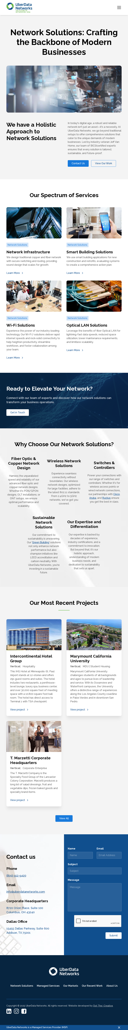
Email (100, 848)
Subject (73, 864)
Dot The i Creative (103, 1005)
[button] (118, 7)
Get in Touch (17, 412)
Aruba (92, 497)
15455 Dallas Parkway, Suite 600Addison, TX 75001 (27, 930)
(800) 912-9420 (16, 875)
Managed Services (48, 985)
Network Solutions (21, 985)
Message (73, 879)
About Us (112, 985)
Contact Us (78, 163)
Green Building (40, 542)
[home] (19, 8)
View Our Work (103, 163)
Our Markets (70, 985)
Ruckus (106, 497)
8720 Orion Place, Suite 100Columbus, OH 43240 (24, 910)
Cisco (116, 494)
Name (71, 848)
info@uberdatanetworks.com (25, 891)
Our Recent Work (92, 985)
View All (64, 818)
